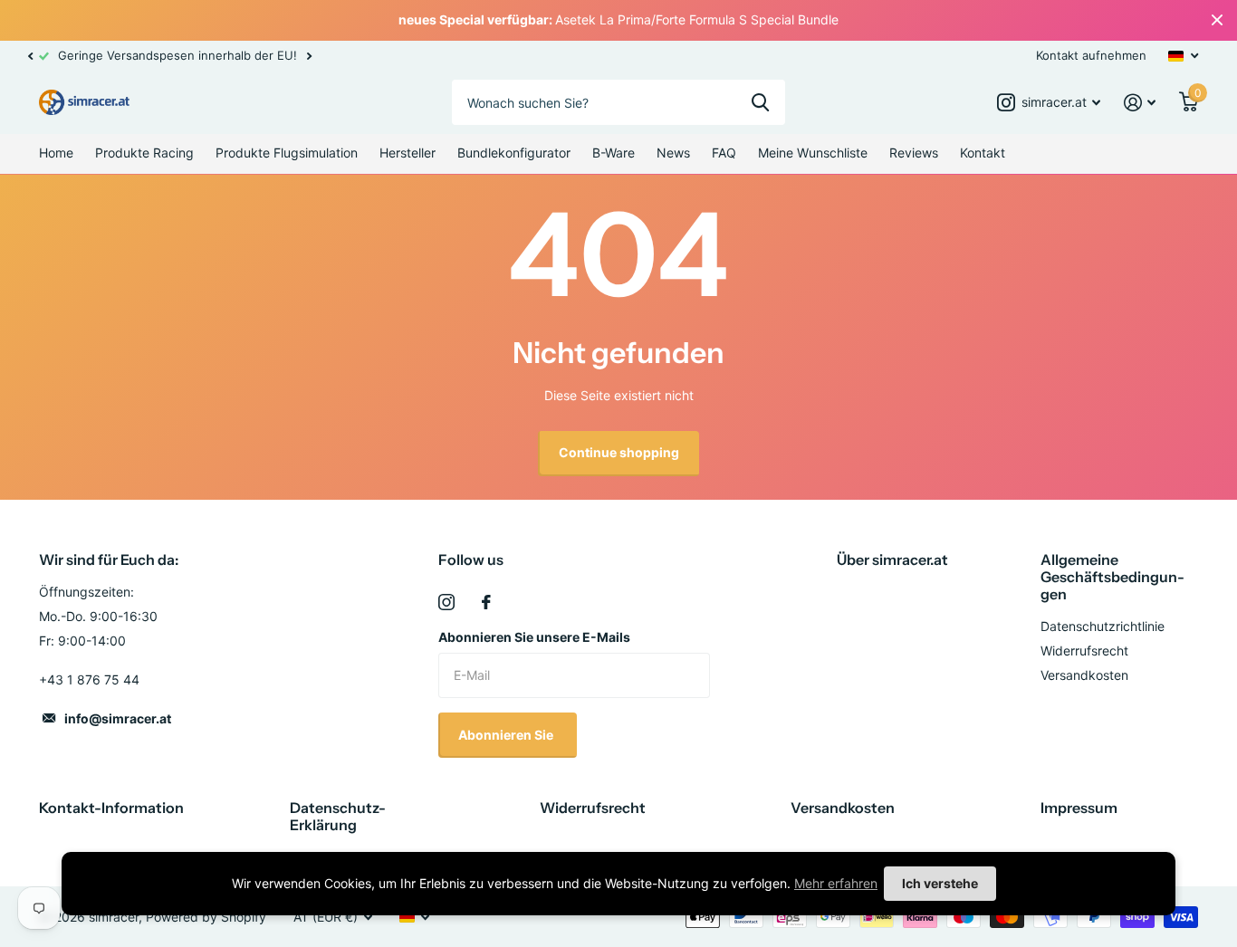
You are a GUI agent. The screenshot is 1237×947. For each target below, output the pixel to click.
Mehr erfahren (835, 883)
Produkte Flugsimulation (287, 152)
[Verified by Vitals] (18, 851)
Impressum (1078, 808)
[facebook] (486, 602)
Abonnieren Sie (507, 734)
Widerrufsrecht (1084, 650)
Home (56, 152)
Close (1217, 20)
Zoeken (760, 102)
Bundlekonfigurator (514, 152)
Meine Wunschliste (813, 152)
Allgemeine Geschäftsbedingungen (1112, 576)
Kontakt (982, 152)
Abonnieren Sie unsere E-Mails (534, 637)
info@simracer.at (117, 718)
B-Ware (613, 152)
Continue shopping (619, 452)
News (673, 152)
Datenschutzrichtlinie (1102, 626)
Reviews (913, 152)
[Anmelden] (1139, 102)
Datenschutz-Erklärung (338, 816)
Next (309, 55)
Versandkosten (1084, 675)
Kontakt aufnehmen (1091, 55)
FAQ (724, 152)
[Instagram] (446, 602)
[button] (30, 56)
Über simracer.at (892, 559)
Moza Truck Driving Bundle (77, 825)
